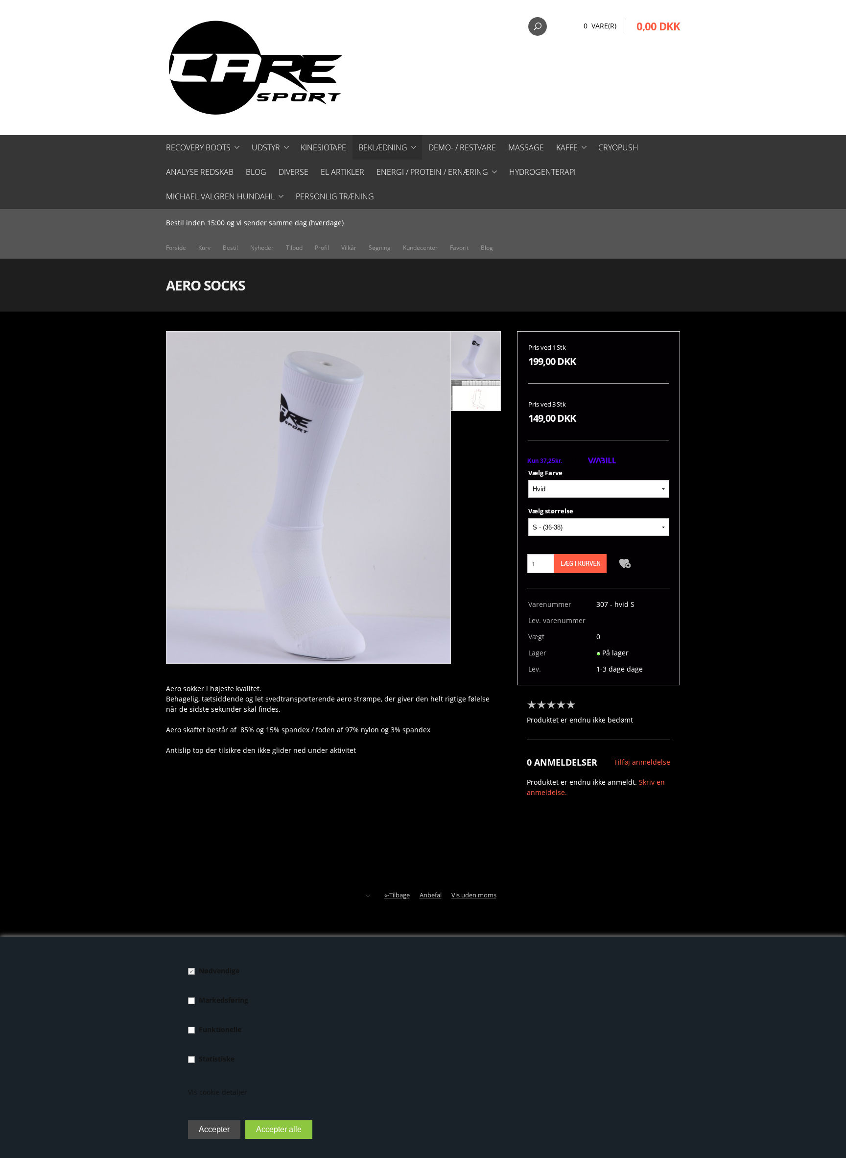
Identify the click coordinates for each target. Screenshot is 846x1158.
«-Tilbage (397, 895)
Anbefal (431, 895)
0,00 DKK (658, 26)
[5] (573, 705)
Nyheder (262, 247)
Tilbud (294, 247)
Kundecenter (420, 247)
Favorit (459, 247)
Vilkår (348, 247)
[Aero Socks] (308, 497)
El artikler (342, 172)
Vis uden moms (473, 895)
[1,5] (539, 705)
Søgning (380, 247)
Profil (322, 247)
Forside (176, 247)
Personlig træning (335, 196)
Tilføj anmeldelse (642, 762)
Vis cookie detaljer (217, 1092)
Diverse (293, 172)
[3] (553, 705)
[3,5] (558, 705)
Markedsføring (223, 1000)
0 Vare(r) (600, 25)
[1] (534, 705)
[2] (543, 705)
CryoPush (618, 147)
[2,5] (548, 705)
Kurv (204, 247)
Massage (526, 147)
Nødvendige (219, 970)
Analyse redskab (200, 172)
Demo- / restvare (462, 147)
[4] (563, 705)
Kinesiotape (323, 147)
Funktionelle (220, 1029)
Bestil (230, 247)
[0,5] (529, 705)
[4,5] (568, 705)
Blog (256, 172)
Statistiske (217, 1058)
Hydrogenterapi (542, 172)
